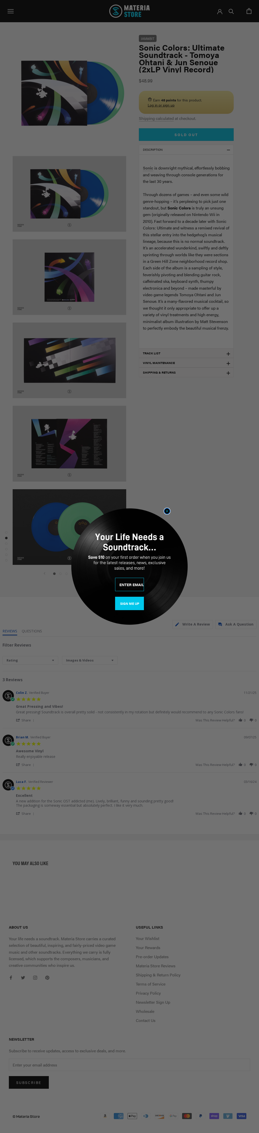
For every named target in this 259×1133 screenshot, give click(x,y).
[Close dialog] (167, 511)
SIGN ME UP (129, 603)
